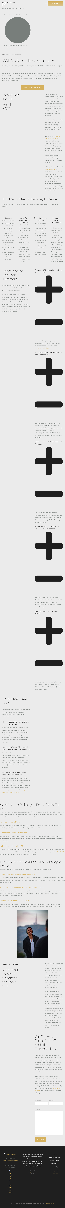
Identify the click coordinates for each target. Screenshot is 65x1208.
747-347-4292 (54, 1173)
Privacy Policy (54, 1167)
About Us (54, 1154)
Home (3, 54)
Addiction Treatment (54, 1157)
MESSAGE (37, 1109)
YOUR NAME (38, 1100)
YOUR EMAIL (52, 1100)
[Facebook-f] (30, 1172)
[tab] (49, 304)
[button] (55, 3)
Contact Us (54, 1163)
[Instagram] (34, 1172)
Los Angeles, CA (54, 1171)
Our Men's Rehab (54, 1160)
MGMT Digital (50, 1203)
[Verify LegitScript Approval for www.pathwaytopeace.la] (10, 1192)
